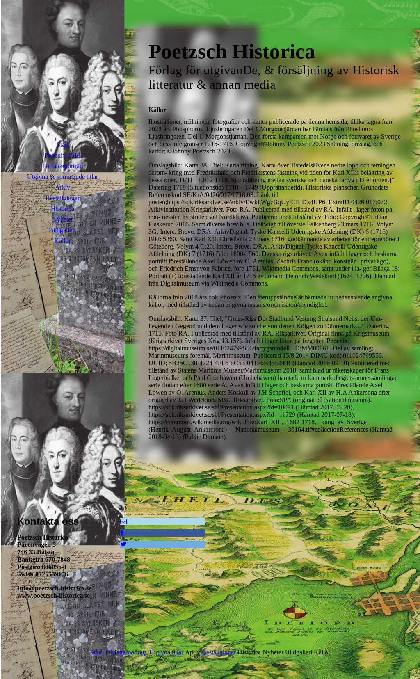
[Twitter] (123, 544)
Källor (62, 240)
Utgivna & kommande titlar (62, 176)
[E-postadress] (123, 521)
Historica (62, 208)
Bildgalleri (62, 229)
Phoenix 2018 (62, 155)
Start (62, 144)
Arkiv (62, 187)
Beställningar (63, 197)
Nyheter (62, 219)
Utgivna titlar (166, 652)
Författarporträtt (62, 165)
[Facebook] (122, 532)
